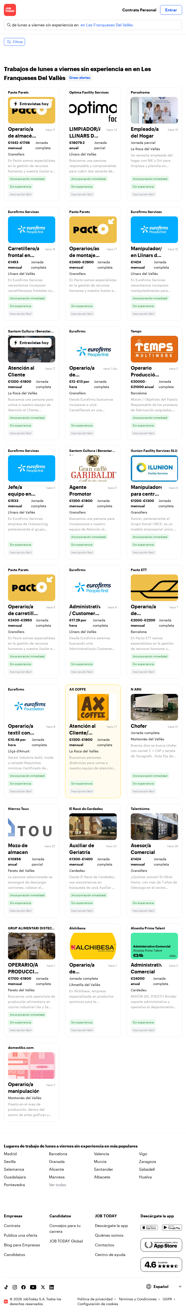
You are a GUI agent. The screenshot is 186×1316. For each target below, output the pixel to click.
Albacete (102, 1177)
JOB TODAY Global (66, 1241)
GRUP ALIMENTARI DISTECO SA (31, 929)
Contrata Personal (139, 9)
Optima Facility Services (89, 92)
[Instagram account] (15, 1287)
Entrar (171, 9)
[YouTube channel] (33, 1287)
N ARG (136, 689)
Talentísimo (140, 809)
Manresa (57, 1177)
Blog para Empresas (22, 1244)
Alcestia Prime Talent (148, 928)
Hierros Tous (18, 809)
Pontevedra (14, 1184)
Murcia (100, 1161)
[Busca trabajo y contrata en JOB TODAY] (10, 10)
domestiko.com (21, 1047)
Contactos (104, 1244)
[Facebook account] (23, 1287)
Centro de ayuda (110, 1254)
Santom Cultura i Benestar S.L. (29, 332)
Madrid (10, 1153)
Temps (136, 331)
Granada (57, 1161)
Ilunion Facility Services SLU (154, 450)
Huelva (145, 1177)
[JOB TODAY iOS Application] (149, 1227)
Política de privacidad (95, 1299)
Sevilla (10, 1161)
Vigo (143, 1153)
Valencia (101, 1153)
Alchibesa (77, 928)
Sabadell (147, 1169)
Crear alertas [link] (79, 77)
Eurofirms (77, 331)
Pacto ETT (139, 570)
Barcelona (58, 1153)
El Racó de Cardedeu (86, 809)
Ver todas (57, 1184)
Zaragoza (147, 1161)
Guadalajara (15, 1177)
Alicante (56, 1169)
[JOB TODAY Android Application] (172, 1227)
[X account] (43, 1287)
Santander (103, 1169)
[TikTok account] (6, 1287)
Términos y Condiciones (138, 1299)
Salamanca (14, 1169)
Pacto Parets (18, 92)
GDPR (167, 1299)
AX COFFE (77, 689)
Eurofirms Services (23, 212)
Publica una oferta (20, 1235)
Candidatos (14, 1254)
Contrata (12, 1225)
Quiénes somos (109, 1235)
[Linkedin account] (51, 1287)
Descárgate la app (111, 1225)
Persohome (140, 92)
